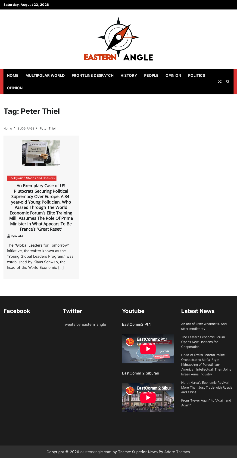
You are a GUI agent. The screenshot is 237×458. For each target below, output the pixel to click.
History (129, 75)
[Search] (227, 81)
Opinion (173, 75)
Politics (196, 75)
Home (13, 75)
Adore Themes (177, 451)
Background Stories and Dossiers (32, 178)
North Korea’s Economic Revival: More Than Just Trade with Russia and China (206, 387)
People (151, 75)
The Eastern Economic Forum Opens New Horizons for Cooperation (203, 342)
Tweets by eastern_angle (84, 324)
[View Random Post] (219, 81)
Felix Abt (17, 236)
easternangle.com (95, 451)
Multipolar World (45, 75)
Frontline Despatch (93, 75)
